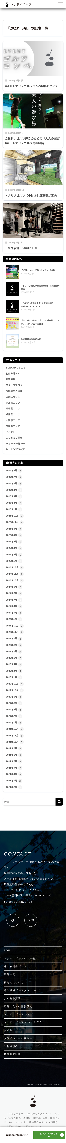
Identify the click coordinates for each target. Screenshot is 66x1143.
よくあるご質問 (14, 437)
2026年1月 (13, 509)
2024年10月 (14, 580)
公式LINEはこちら (49, 1135)
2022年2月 (13, 716)
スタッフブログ (14, 385)
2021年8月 (13, 754)
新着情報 (10, 379)
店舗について (13, 396)
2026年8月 (13, 470)
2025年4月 (13, 541)
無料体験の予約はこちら (17, 1135)
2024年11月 (14, 573)
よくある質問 (12, 998)
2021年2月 (13, 787)
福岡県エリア (13, 426)
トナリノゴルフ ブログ (19, 1014)
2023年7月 (13, 651)
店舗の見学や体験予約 (18, 1006)
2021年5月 (13, 767)
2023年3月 (13, 670)
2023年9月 (13, 638)
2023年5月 (13, 664)
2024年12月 (14, 567)
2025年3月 (13, 547)
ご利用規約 (11, 1046)
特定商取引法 (12, 1054)
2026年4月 (13, 489)
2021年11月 (14, 735)
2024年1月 (13, 619)
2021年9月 (13, 748)
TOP (7, 950)
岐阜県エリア (13, 408)
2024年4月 (13, 606)
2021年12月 (14, 728)
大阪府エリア (13, 420)
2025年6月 (13, 528)
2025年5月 (13, 535)
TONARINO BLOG (15, 367)
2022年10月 (14, 690)
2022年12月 (14, 683)
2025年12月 (14, 515)
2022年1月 (13, 722)
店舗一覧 (9, 974)
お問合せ (9, 1030)
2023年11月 (14, 632)
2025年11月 (14, 522)
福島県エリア (13, 414)
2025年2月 (13, 554)
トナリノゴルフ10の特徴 (20, 958)
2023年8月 (13, 645)
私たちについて (14, 982)
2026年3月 (13, 496)
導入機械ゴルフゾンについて (22, 990)
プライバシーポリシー (18, 1038)
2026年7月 (13, 476)
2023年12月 (14, 625)
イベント (10, 431)
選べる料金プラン (15, 966)
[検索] (59, 802)
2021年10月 (14, 741)
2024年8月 (13, 593)
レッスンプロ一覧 (15, 449)
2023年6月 (13, 657)
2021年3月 (13, 780)
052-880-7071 (21, 902)
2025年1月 (13, 560)
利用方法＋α (12, 373)
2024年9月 (13, 586)
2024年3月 (13, 612)
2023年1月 (13, 677)
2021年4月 (13, 774)
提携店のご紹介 (14, 391)
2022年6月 (13, 703)
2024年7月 (13, 599)
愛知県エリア (13, 402)
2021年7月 (13, 761)
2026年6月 (13, 483)
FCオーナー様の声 (15, 443)
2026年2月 (13, 502)
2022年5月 (13, 709)
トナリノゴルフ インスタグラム (24, 1022)
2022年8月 (13, 696)
